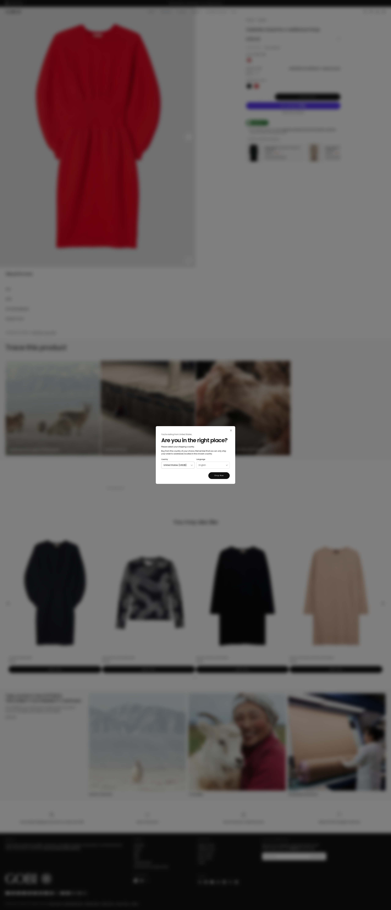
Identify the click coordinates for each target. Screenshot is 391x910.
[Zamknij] (230, 430)
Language (200, 459)
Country (164, 459)
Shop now (219, 475)
